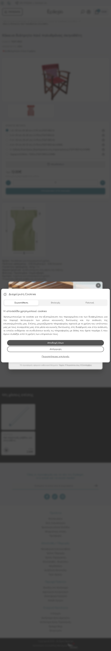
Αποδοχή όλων (55, 343)
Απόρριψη (55, 349)
